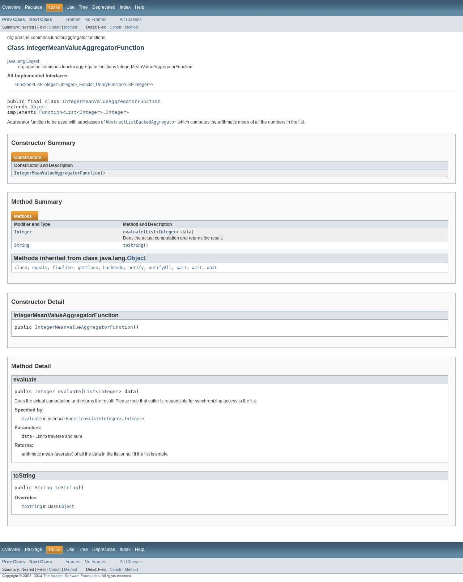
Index (125, 7)
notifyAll (160, 267)
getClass (88, 267)
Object (39, 106)
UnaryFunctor (109, 84)
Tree (83, 7)
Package (33, 7)
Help (139, 7)
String (21, 245)
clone (20, 267)
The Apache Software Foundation (71, 576)
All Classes (131, 19)
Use (71, 7)
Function (22, 84)
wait (182, 267)
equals (39, 267)
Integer (50, 84)
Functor (86, 84)
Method (70, 27)
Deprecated (103, 7)
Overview (11, 7)
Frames (72, 19)
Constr (55, 27)
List (37, 84)
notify (136, 267)
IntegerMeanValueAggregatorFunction (111, 101)
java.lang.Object (23, 61)
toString (133, 245)
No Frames (95, 19)
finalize (62, 267)
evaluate (133, 231)
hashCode (113, 267)
